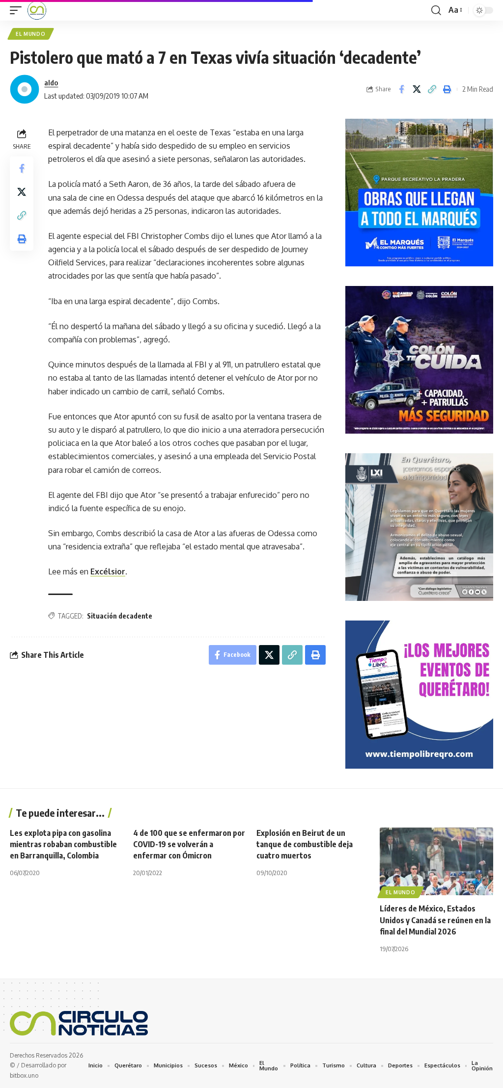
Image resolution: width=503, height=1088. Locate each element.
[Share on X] (416, 89)
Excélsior (107, 571)
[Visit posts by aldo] (24, 89)
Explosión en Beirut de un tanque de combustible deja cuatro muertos (304, 844)
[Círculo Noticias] (37, 10)
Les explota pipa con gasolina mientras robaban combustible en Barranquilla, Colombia (63, 844)
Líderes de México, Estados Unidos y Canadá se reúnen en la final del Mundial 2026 (435, 920)
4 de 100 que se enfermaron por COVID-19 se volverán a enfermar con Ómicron (189, 844)
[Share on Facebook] (401, 89)
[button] (18, 10)
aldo (51, 82)
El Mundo (31, 34)
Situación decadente (119, 616)
